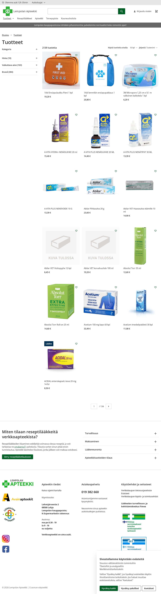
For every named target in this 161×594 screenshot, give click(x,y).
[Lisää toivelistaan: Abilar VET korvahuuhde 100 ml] (115, 230)
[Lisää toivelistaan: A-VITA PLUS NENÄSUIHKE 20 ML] (115, 114)
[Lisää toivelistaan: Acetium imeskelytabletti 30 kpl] (155, 287)
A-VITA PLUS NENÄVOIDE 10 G (58, 208)
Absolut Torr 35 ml (132, 268)
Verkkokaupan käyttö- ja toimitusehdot (139, 496)
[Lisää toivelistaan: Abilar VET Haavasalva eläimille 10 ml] (155, 171)
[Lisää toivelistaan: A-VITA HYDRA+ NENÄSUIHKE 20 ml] (76, 114)
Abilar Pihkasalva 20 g (94, 208)
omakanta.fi (20, 446)
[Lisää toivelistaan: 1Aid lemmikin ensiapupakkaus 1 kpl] (115, 55)
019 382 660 (90, 492)
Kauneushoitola (68, 18)
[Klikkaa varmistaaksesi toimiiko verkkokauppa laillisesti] (140, 522)
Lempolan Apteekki (25, 11)
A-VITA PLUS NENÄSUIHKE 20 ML (99, 152)
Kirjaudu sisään (144, 11)
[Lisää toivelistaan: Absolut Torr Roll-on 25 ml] (76, 287)
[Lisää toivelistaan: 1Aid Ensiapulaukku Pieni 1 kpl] (76, 55)
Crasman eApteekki (38, 587)
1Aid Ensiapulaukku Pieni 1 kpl (58, 92)
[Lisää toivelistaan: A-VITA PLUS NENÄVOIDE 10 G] (76, 171)
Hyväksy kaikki (109, 588)
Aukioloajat (37, 2)
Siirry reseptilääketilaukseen (17, 456)
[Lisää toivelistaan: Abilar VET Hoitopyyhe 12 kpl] (76, 230)
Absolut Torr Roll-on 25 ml (56, 324)
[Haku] (121, 11)
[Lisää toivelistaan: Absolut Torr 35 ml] (155, 230)
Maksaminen (92, 441)
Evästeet (125, 493)
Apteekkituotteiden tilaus (98, 457)
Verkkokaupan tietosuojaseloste (136, 490)
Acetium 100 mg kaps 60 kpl (97, 324)
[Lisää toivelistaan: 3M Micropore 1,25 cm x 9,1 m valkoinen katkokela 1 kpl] (155, 55)
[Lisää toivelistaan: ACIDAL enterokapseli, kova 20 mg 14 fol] (76, 343)
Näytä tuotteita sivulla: (118, 47)
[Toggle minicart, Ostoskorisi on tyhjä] (156, 11)
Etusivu (5, 35)
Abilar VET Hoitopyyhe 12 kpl (57, 268)
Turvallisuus (91, 433)
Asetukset (149, 588)
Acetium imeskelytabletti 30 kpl (138, 324)
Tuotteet (7, 18)
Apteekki (39, 18)
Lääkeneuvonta (93, 449)
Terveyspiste (52, 18)
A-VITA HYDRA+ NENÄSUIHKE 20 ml (60, 152)
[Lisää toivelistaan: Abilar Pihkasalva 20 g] (115, 171)
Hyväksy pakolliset (130, 588)
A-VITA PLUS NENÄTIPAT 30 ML (137, 152)
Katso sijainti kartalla (51, 490)
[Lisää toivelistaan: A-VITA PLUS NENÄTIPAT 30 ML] (155, 114)
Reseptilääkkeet (24, 18)
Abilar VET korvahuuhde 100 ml (98, 268)
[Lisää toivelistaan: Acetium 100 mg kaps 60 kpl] (115, 287)
